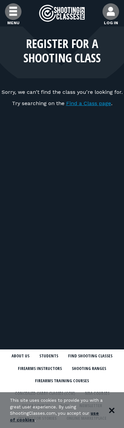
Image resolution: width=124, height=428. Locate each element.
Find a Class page (88, 103)
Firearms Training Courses (62, 381)
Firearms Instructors (40, 368)
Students (48, 356)
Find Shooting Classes (90, 356)
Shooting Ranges (89, 368)
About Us (20, 356)
